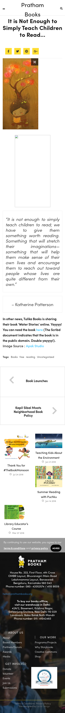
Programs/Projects (46, 642)
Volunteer (8, 673)
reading (30, 357)
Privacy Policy (43, 703)
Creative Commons (46, 651)
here (39, 329)
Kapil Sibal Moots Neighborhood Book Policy (28, 411)
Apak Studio (35, 346)
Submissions (10, 687)
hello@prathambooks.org (17, 594)
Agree (56, 548)
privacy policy (39, 548)
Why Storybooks (44, 647)
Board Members (12, 642)
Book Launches (37, 380)
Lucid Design (43, 706)
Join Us (6, 683)
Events (6, 678)
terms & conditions (14, 548)
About (6, 637)
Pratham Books (32, 5)
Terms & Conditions (24, 703)
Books (14, 357)
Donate (7, 669)
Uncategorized (45, 357)
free (22, 357)
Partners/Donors (12, 647)
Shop (38, 656)
